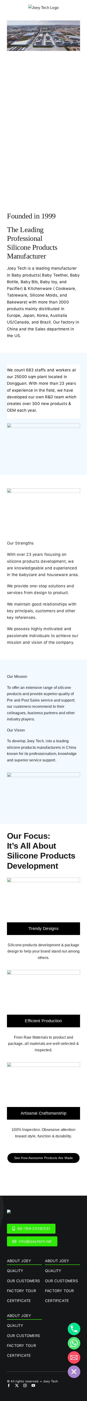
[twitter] (17, 1385)
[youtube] (33, 1385)
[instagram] (25, 1385)
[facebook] (8, 1385)
